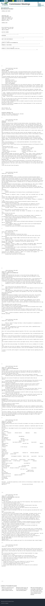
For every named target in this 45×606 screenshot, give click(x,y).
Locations (39, 5)
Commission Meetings (19, 4)
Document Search (41, 5)
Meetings (39, 3)
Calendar (39, 4)
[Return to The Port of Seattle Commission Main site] (4, 3)
